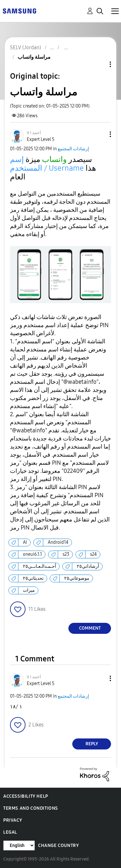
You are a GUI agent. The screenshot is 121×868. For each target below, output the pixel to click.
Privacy (12, 820)
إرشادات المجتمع (73, 149)
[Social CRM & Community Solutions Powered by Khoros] (94, 774)
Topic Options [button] (99, 64)
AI (25, 542)
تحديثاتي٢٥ (33, 578)
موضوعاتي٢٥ (76, 578)
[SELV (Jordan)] (19, 10)
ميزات (29, 590)
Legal (10, 832)
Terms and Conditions (30, 808)
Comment (90, 628)
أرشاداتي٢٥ (88, 566)
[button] (99, 134)
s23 (66, 554)
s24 (93, 554)
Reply (92, 744)
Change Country (58, 845)
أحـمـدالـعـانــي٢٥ (39, 566)
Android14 (58, 542)
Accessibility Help (25, 796)
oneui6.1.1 (32, 554)
